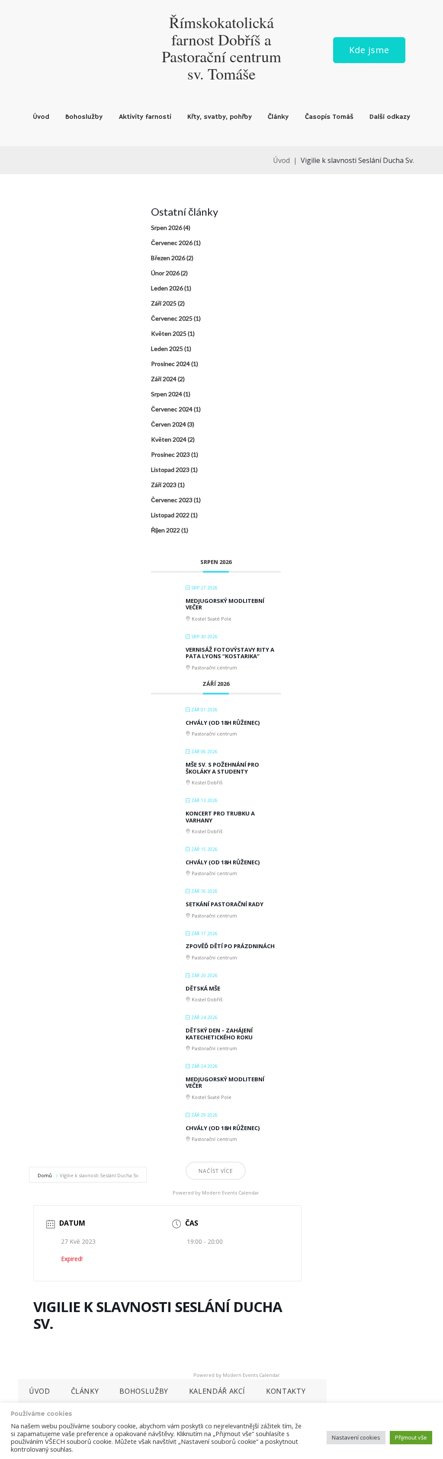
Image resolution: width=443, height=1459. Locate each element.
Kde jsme (369, 50)
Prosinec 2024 (170, 363)
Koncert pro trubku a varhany (220, 816)
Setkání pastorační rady (224, 904)
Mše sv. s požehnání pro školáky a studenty (222, 768)
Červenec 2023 (172, 499)
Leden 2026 (167, 288)
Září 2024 (164, 378)
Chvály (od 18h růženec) (223, 722)
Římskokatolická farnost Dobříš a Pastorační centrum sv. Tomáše (221, 48)
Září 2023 (164, 484)
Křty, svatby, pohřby (219, 117)
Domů (45, 1175)
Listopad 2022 (170, 515)
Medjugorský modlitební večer (225, 604)
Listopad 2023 (170, 469)
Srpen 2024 (166, 394)
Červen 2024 (168, 424)
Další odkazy (389, 117)
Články (278, 117)
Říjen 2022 (165, 530)
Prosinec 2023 (170, 454)
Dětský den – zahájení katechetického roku (219, 1033)
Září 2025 (164, 303)
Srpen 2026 (166, 227)
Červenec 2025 (172, 318)
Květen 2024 (168, 439)
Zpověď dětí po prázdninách (230, 946)
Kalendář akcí (217, 1391)
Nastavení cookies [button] (356, 1437)
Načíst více (216, 1171)
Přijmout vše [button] (411, 1437)
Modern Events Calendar (230, 1192)
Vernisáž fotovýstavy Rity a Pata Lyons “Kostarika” (230, 653)
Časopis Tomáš (329, 117)
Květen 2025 (168, 333)
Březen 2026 (168, 257)
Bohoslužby (84, 117)
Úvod (41, 117)
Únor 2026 (165, 273)
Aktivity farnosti (145, 117)
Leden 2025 (167, 348)
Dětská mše (203, 988)
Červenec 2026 (172, 242)
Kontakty (285, 1391)
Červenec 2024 (172, 409)
